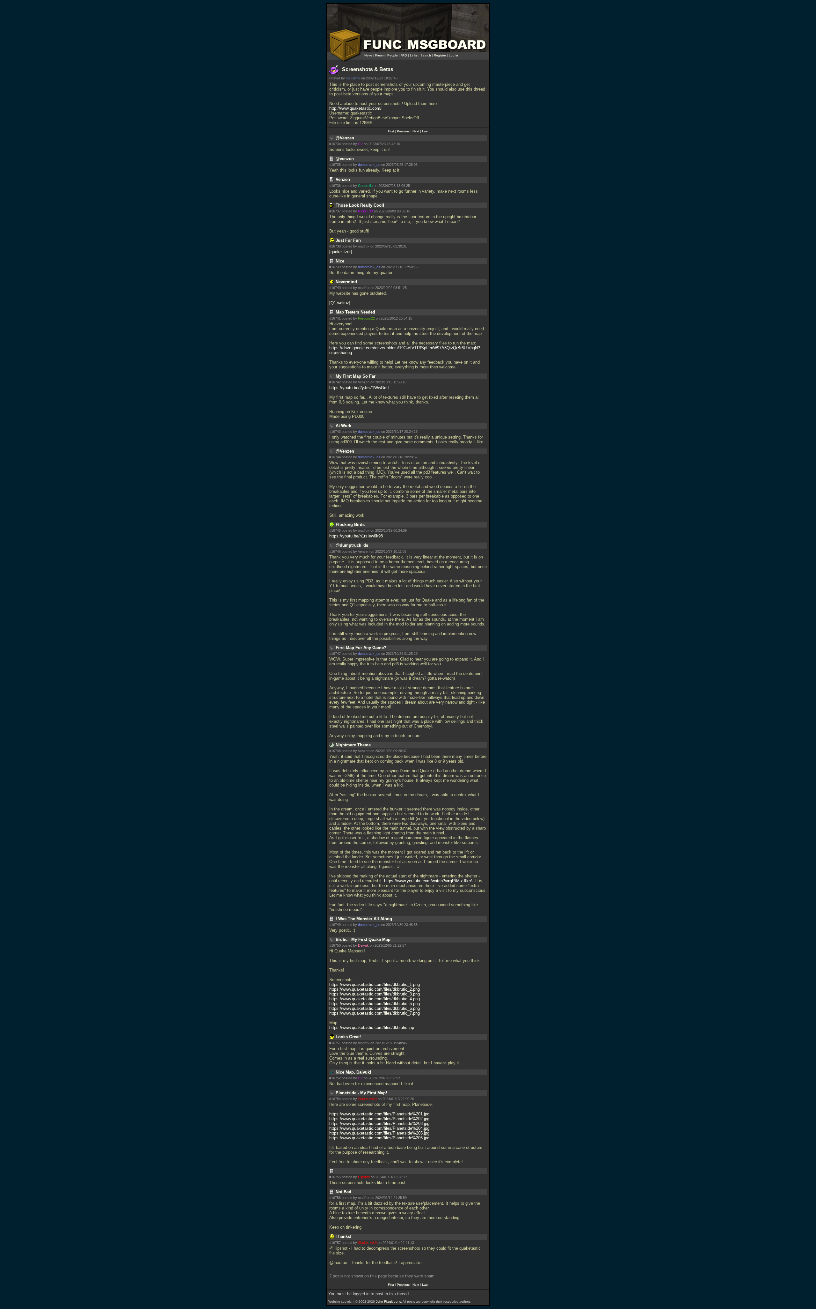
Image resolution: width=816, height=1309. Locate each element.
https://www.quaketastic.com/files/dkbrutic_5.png (374, 1003)
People (392, 55)
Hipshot (364, 1177)
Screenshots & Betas (367, 69)
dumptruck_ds (369, 164)
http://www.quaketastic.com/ (355, 108)
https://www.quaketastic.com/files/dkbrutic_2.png (374, 989)
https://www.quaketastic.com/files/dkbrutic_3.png (374, 994)
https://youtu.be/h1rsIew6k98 (356, 536)
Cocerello (365, 186)
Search (425, 55)
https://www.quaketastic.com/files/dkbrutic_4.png (374, 998)
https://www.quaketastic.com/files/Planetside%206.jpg (379, 1137)
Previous (403, 131)
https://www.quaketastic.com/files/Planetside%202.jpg (379, 1118)
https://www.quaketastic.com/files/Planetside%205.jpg (379, 1133)
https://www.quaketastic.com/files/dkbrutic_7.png (374, 1013)
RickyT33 (365, 211)
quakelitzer (341, 251)
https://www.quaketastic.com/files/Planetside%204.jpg (379, 1128)
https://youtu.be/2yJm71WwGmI (359, 387)
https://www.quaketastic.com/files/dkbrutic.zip (371, 1027)
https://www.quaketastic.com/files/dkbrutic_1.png (374, 984)
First (391, 131)
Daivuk (363, 945)
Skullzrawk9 (367, 1099)
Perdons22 (366, 318)
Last (425, 131)
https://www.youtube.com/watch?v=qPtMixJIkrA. (429, 880)
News (368, 55)
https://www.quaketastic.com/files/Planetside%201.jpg (379, 1114)
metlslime (353, 78)
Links (414, 55)
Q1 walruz (340, 302)
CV (360, 144)
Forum (379, 55)
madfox (363, 246)
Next (415, 131)
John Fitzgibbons (388, 1301)
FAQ (404, 55)
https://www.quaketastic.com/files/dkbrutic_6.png (374, 1008)
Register (440, 55)
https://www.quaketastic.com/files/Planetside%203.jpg (379, 1123)
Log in (453, 55)
